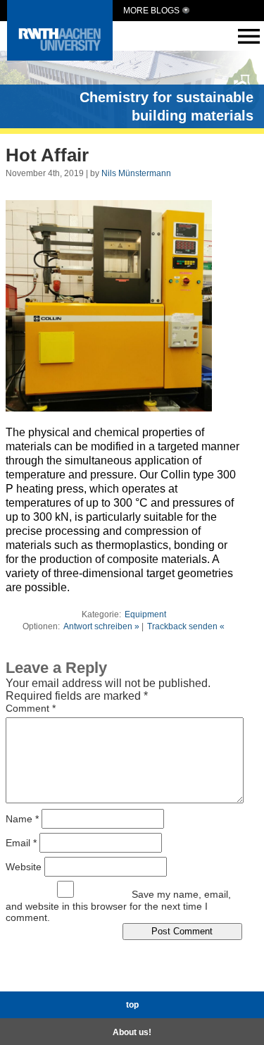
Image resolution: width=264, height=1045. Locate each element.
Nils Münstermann (136, 173)
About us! (132, 1032)
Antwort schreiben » (101, 626)
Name (22, 818)
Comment (31, 708)
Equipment (145, 614)
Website (24, 866)
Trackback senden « (186, 626)
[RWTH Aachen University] (60, 57)
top (132, 1005)
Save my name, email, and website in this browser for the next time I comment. (118, 906)
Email (21, 842)
